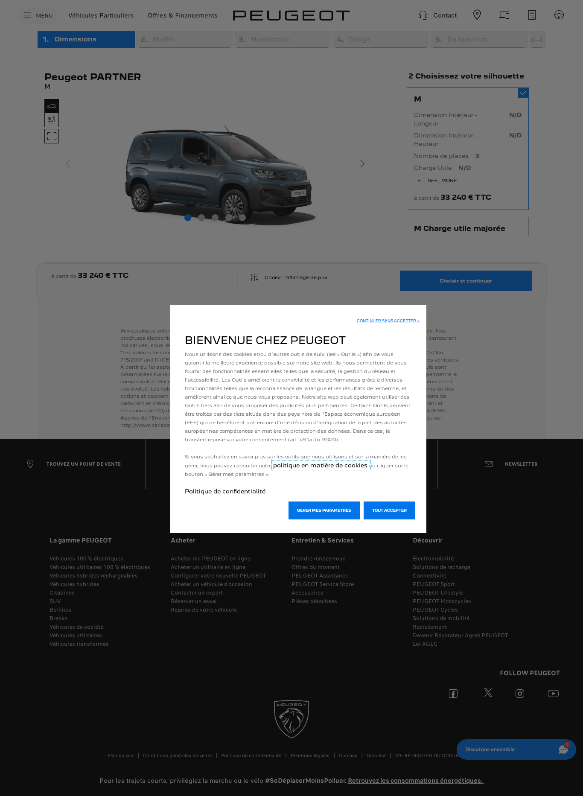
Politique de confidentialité (225, 491)
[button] (388, 321)
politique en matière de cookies (321, 465)
